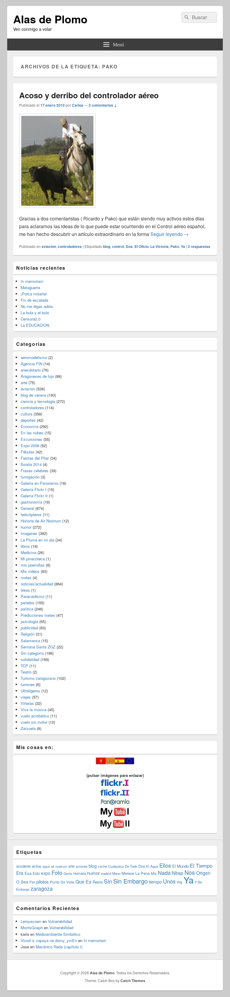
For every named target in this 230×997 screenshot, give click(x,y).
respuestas (199, 246)
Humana (79, 873)
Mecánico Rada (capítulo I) (59, 947)
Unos (169, 881)
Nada (164, 872)
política (27, 609)
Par (32, 881)
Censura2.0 (30, 319)
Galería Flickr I (33, 489)
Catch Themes (132, 980)
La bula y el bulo (35, 312)
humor (26, 527)
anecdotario (31, 370)
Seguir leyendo (169, 234)
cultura (26, 414)
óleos (25, 590)
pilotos (42, 881)
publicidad (29, 628)
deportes (28, 420)
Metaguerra (30, 287)
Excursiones (31, 439)
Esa (28, 873)
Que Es (83, 881)
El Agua (152, 866)
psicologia (29, 621)
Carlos (77, 105)
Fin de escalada (34, 300)
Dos (129, 246)
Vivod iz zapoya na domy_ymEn (49, 940)
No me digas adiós (37, 306)
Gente (67, 873)
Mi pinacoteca (33, 559)
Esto (36, 873)
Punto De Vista (62, 881)
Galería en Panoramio (39, 483)
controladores (70, 246)
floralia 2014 (31, 464)
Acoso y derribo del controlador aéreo (89, 95)
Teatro (26, 672)
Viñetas (27, 703)
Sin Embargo (130, 881)
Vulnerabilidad (60, 921)
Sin (108, 881)
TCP (24, 665)
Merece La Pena (136, 873)
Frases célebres (35, 470)
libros (25, 546)
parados (27, 602)
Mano (116, 873)
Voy (179, 882)
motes (26, 577)
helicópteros (31, 514)
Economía (29, 426)
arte (24, 382)
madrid (106, 873)
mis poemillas (33, 565)
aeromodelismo (34, 357)
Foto (57, 872)
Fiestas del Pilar (35, 458)
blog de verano (33, 395)
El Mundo (180, 866)
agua (46, 866)
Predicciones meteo (38, 615)
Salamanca (30, 640)
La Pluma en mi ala (37, 540)
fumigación (30, 477)
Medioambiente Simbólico (58, 934)
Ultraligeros (30, 691)
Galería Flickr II (34, 495)
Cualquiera (116, 866)
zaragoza (42, 888)
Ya (183, 246)
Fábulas (27, 452)
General (27, 508)
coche (102, 866)
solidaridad (30, 659)
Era (19, 872)
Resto (98, 882)
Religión (27, 634)
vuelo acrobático (35, 716)
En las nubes (32, 432)
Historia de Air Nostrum (41, 521)
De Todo (131, 866)
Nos (189, 872)
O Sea (22, 882)
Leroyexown (31, 921)
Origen (203, 872)
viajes (26, 697)
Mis (154, 873)
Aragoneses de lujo (37, 376)
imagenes (29, 533)
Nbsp (177, 872)
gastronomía (31, 502)
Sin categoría (32, 653)
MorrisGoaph (32, 927)
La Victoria (159, 246)
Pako (174, 246)
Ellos (165, 865)
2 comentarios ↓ (103, 105)
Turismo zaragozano (38, 678)
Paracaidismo (32, 596)
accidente (23, 866)
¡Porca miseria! (34, 294)
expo (45, 873)
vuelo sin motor (34, 722)
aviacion (49, 246)
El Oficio (141, 246)
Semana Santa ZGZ (38, 647)
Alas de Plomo (50, 19)
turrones (28, 684)
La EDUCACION (35, 325)
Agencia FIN (31, 363)
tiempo (155, 881)
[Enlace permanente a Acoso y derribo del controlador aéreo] (57, 210)
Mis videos (30, 571)
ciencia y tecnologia (38, 401)
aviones (81, 866)
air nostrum (59, 866)
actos (36, 866)
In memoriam (32, 281)
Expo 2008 (30, 445)
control (118, 246)
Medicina (28, 552)
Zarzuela (28, 728)
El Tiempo (201, 865)
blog (106, 246)
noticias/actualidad (37, 584)
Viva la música (33, 709)
